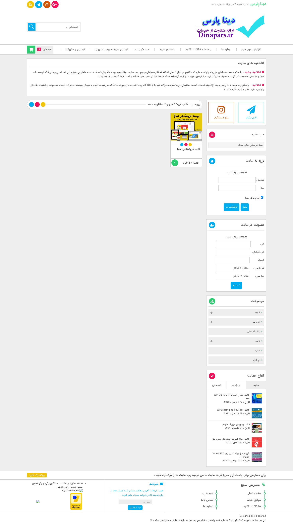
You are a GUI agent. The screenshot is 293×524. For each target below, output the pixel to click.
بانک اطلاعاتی (253, 331)
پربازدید (236, 385)
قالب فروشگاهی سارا (188, 149)
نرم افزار (256, 360)
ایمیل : (257, 260)
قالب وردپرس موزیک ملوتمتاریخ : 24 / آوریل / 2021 (236, 426)
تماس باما (207, 500)
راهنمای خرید (167, 49)
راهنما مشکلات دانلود (198, 49)
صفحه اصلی (254, 493)
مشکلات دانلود (252, 506)
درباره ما (226, 49)
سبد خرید (143, 49)
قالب (257, 341)
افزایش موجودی (251, 49)
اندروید (256, 322)
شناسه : (260, 180)
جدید (256, 385)
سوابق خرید (254, 500)
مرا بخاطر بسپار (252, 198)
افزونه (257, 312)
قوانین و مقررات (75, 49)
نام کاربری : (257, 268)
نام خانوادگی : (257, 252)
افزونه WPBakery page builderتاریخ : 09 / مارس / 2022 (233, 411)
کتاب (257, 350)
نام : (257, 244)
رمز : (260, 188)
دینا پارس (258, 4)
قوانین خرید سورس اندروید (111, 49)
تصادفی (216, 385)
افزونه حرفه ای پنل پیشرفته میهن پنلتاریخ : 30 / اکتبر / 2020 (231, 440)
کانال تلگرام (251, 118)
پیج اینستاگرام (221, 118)
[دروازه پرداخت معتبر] (76, 509)
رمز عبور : (257, 276)
